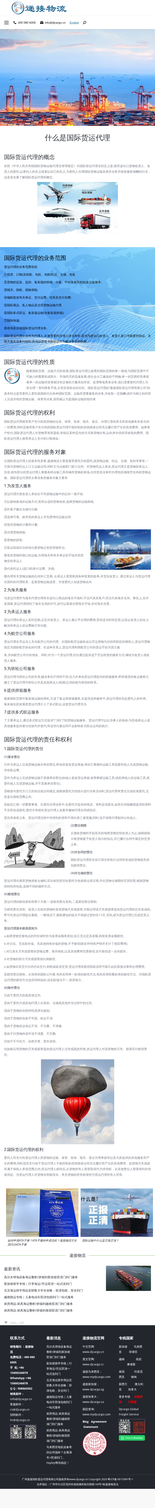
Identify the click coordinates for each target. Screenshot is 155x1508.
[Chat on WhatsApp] (132, 1439)
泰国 (122, 1371)
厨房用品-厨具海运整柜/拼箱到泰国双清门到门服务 (38, 1310)
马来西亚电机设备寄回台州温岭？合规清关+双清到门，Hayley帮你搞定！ (59, 1455)
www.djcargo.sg (93, 1389)
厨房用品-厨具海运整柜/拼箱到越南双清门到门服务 (38, 1304)
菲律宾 (133, 1352)
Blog (86, 1421)
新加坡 (123, 1346)
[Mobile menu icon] (6, 22)
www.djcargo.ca (93, 1402)
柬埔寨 (131, 1364)
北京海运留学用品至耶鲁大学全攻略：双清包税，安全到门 (43, 1290)
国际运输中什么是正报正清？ (100, 1240)
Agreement (99, 1421)
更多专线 (124, 1396)
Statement (90, 1427)
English (74, 22)
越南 (122, 1359)
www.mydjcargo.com (97, 1377)
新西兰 (123, 1384)
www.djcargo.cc (93, 1364)
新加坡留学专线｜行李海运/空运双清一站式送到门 (38, 1284)
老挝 (138, 1359)
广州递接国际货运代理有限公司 (40, 1479)
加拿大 (132, 1389)
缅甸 (134, 1377)
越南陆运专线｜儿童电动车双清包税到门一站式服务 (39, 1297)
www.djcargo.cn (93, 1352)
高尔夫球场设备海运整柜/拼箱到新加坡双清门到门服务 (41, 1277)
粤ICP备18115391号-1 (120, 1479)
